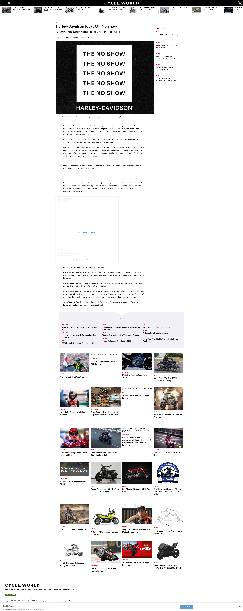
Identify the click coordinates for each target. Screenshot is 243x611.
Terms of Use (21, 590)
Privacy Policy (10, 590)
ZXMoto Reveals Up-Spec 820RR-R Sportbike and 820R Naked (121, 328)
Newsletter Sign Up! (66, 590)
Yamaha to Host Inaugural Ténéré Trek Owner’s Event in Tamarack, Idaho (167, 491)
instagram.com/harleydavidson (75, 305)
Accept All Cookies (186, 606)
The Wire (65, 325)
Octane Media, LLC (29, 601)
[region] (121, 607)
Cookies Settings (10, 594)
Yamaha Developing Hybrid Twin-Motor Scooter (166, 46)
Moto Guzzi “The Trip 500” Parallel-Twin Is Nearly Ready (165, 57)
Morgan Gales (63, 37)
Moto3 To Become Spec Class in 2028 (116, 341)
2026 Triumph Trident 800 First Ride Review (78, 343)
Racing (104, 339)
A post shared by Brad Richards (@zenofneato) (87, 259)
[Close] (240, 607)
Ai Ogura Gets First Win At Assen (155, 333)
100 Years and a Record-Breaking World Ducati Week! (79, 328)
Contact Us (38, 590)
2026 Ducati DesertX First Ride (73, 530)
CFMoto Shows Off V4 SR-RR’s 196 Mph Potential (165, 68)
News (58, 22)
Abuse (30, 590)
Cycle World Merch (50, 590)
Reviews (64, 341)
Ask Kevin (95, 565)
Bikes (104, 325)
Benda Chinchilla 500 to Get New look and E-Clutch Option (165, 79)
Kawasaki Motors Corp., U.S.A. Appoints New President (79, 336)
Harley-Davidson (69, 126)
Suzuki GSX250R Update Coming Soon (166, 36)
